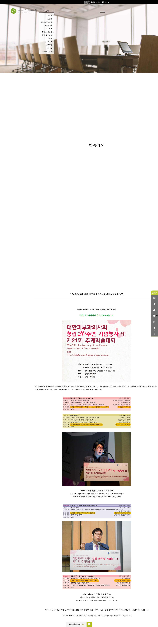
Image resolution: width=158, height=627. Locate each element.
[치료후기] (154, 322)
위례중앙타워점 (47, 51)
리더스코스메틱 (15, 616)
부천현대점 (48, 42)
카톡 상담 (13, 604)
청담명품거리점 (47, 35)
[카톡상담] (154, 304)
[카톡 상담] (89, 624)
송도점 (50, 48)
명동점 (50, 19)
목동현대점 (48, 25)
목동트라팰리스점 (46, 22)
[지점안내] (154, 328)
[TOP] (154, 334)
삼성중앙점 (48, 45)
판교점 (50, 38)
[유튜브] (154, 316)
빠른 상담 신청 (75, 624)
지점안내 (46, 11)
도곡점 (50, 15)
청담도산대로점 (47, 32)
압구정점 (49, 29)
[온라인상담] (154, 298)
